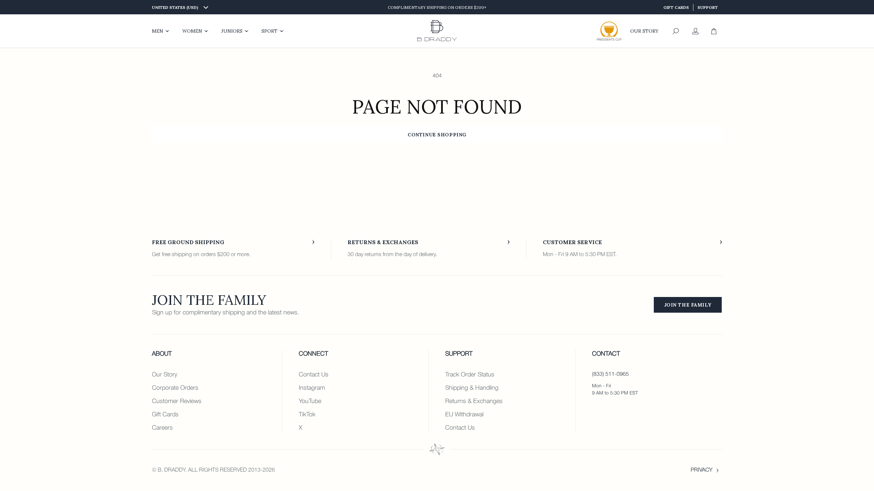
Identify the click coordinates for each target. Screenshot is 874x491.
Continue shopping (437, 135)
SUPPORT (707, 7)
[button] (675, 31)
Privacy (702, 470)
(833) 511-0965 (610, 374)
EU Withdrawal (464, 414)
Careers (162, 428)
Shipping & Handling (471, 388)
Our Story (164, 374)
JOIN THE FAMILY (687, 305)
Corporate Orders (175, 388)
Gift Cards (676, 7)
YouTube (310, 401)
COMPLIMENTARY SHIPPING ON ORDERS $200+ (437, 7)
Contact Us (313, 374)
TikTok (307, 414)
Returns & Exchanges (474, 401)
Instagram (312, 388)
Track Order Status (469, 374)
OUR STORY (644, 31)
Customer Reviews (176, 401)
